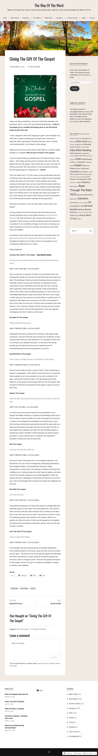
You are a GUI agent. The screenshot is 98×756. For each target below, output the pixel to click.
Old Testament (82, 179)
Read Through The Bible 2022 (81, 190)
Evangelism (72, 159)
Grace (84, 165)
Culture (87, 147)
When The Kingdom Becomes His (16, 694)
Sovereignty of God (76, 206)
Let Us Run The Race (17, 495)
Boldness (72, 144)
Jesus (76, 171)
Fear (76, 162)
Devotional (24, 588)
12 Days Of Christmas (83, 134)
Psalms (71, 186)
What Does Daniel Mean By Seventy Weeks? (14, 726)
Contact (92, 18)
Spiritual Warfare (84, 209)
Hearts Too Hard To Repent (14, 701)
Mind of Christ (73, 177)
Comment (54, 657)
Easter (77, 156)
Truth (72, 215)
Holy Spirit (85, 168)
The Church (80, 212)
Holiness (78, 168)
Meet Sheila (14, 18)
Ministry (79, 177)
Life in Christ (74, 174)
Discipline (72, 156)
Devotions (59, 18)
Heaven (73, 168)
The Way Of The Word (49, 5)
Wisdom (82, 215)
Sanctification (74, 202)
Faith (78, 159)
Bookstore (26, 18)
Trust (90, 212)
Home (5, 18)
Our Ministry (37, 18)
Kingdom (91, 172)
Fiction (71, 722)
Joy (81, 172)
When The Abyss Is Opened (14, 709)
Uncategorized (74, 736)
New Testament (86, 177)
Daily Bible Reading (80, 150)
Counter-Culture (72, 18)
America (72, 138)
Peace (90, 179)
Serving (86, 202)
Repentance (80, 195)
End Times (83, 156)
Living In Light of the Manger (20, 537)
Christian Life (79, 144)
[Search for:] (81, 231)
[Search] (90, 231)
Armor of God (78, 138)
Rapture (76, 186)
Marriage (85, 174)
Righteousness (73, 199)
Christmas (14, 588)
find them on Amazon (44, 238)
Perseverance (73, 182)
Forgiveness (81, 162)
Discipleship (85, 153)
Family (84, 18)
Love (81, 174)
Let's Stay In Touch (78, 64)
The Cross (86, 212)
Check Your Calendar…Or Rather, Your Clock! (16, 717)
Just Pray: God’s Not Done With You (22, 449)
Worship (78, 219)
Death (72, 153)
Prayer (79, 182)
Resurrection (88, 195)
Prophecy (85, 182)
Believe (74, 141)
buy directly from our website (23, 238)
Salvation (83, 198)
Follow (74, 88)
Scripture (81, 202)
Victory (76, 215)
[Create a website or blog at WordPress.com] (49, 752)
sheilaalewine (35, 67)
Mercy (90, 174)
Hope (72, 171)
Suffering (73, 212)
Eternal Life (89, 156)
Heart (88, 165)
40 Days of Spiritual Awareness (20, 323)
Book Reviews (73, 699)
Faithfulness (87, 159)
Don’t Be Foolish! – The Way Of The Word (31, 629)
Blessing (90, 141)
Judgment (85, 172)
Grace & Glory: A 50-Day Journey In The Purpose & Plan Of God (32, 359)
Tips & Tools (73, 732)
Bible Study (48, 18)
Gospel (33, 588)
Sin (89, 202)
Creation (82, 147)
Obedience (73, 179)
